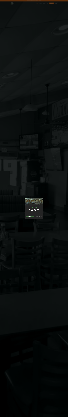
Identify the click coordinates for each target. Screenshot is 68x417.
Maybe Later (38, 216)
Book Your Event (30, 216)
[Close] (41, 199)
